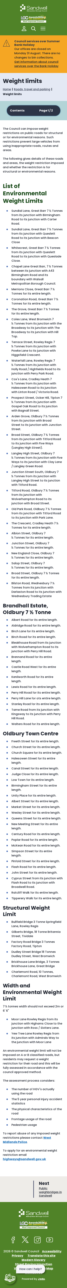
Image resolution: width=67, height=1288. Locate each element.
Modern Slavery (33, 1260)
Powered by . (33, 1279)
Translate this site (41, 1256)
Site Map (46, 1268)
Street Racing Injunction (33, 1264)
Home (7, 89)
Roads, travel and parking (32, 89)
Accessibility (51, 1251)
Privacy (17, 1256)
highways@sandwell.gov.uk (24, 1159)
